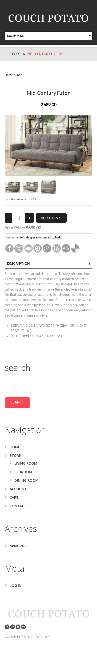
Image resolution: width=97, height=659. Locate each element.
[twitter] (18, 626)
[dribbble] (23, 626)
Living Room (25, 463)
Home (9, 75)
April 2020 (19, 545)
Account (18, 488)
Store (15, 54)
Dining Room (26, 480)
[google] (12, 626)
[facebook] (7, 626)
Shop (19, 75)
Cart (14, 497)
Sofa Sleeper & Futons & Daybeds (40, 237)
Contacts (19, 505)
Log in (15, 585)
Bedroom (23, 471)
